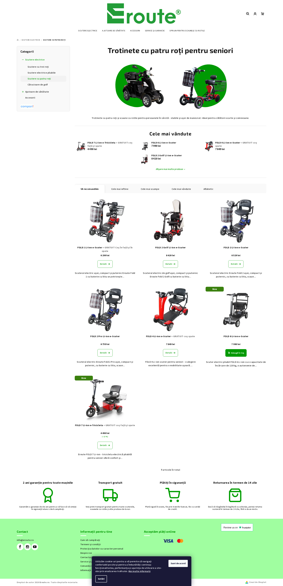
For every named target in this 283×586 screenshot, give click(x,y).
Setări (101, 579)
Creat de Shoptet (257, 582)
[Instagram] (27, 546)
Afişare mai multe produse (169, 169)
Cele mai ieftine (119, 189)
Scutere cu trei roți (38, 66)
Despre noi (86, 553)
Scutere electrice (35, 59)
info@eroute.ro (25, 540)
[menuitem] (88, 30)
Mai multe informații (140, 571)
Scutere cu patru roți (39, 78)
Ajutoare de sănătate (37, 91)
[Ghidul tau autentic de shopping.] (27, 106)
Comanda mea (88, 566)
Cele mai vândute (181, 189)
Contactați (86, 557)
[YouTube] (34, 546)
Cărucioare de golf (38, 84)
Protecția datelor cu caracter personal (101, 548)
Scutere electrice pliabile (42, 72)
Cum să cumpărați (90, 540)
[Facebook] (20, 546)
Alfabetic (208, 189)
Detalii (103, 264)
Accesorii (30, 97)
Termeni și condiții (90, 544)
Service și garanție (90, 561)
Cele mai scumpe (150, 189)
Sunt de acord (178, 563)
